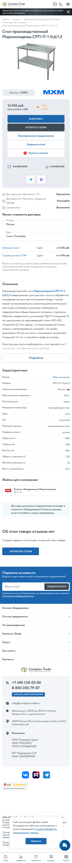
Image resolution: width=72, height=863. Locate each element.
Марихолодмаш (61, 377)
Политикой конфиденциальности (18, 596)
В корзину (36, 119)
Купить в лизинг (38, 153)
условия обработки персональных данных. (35, 831)
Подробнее (36, 358)
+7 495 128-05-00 (26, 682)
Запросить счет (36, 144)
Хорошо (36, 841)
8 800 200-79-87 (26, 688)
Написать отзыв (20, 551)
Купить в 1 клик (36, 127)
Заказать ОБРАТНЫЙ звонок (28, 694)
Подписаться (56, 586)
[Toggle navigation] (68, 3)
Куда (8, 232)
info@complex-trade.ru (26, 703)
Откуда (10, 220)
